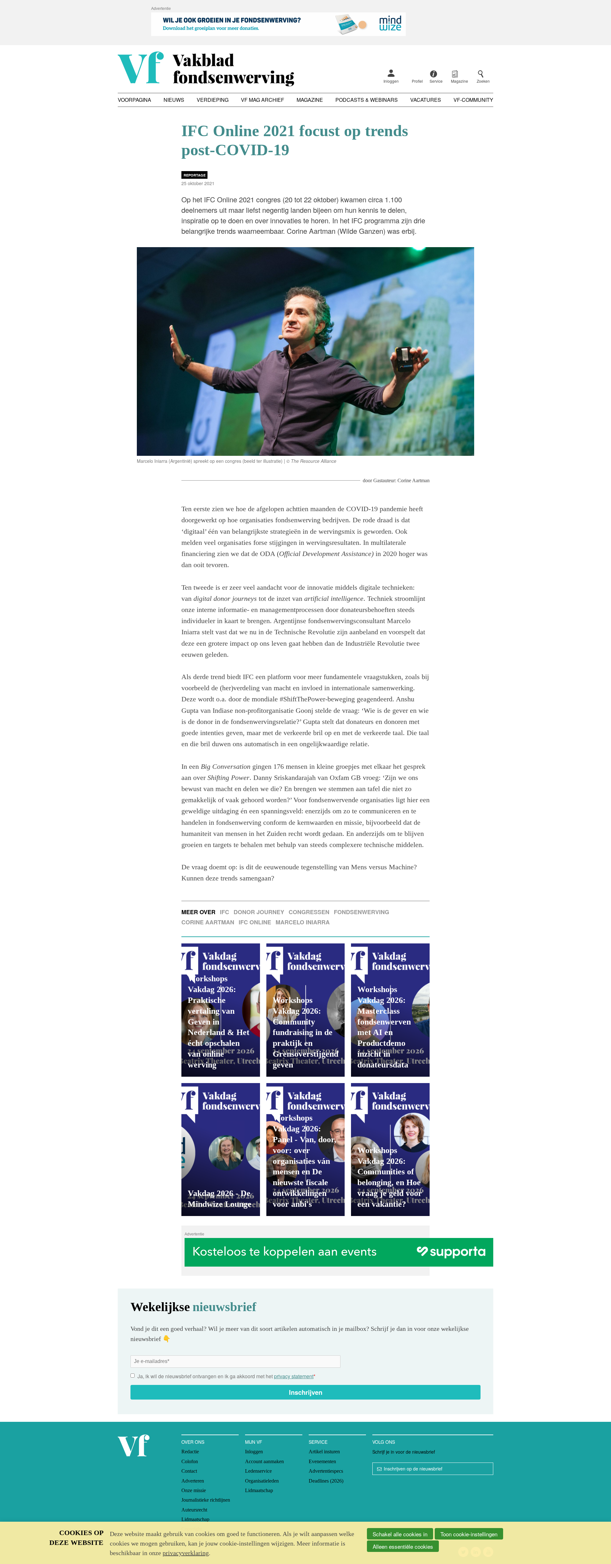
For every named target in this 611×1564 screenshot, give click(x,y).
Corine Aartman (207, 922)
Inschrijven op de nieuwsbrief (413, 1468)
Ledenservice (258, 1471)
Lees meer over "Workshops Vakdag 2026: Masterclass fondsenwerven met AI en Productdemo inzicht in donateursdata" (390, 1009)
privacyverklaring (186, 1552)
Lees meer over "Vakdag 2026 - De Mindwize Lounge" (220, 1149)
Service (318, 1442)
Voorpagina (134, 99)
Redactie (190, 1451)
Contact (189, 1471)
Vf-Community (473, 99)
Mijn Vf (253, 1442)
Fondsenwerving (361, 912)
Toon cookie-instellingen (468, 1534)
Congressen (309, 912)
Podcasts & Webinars (366, 99)
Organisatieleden (262, 1481)
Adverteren (192, 1481)
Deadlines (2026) (326, 1481)
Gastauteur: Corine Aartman (401, 480)
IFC (224, 912)
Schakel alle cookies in (400, 1534)
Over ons (192, 1442)
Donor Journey (259, 912)
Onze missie (193, 1490)
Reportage (195, 175)
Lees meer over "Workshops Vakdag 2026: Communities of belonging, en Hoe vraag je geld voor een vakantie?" (390, 1149)
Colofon (189, 1461)
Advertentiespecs (326, 1471)
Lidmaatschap (195, 1519)
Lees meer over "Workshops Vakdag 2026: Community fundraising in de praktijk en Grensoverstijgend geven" (305, 1009)
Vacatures (425, 99)
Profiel (417, 81)
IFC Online (255, 922)
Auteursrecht (194, 1509)
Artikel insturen (324, 1451)
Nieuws (174, 99)
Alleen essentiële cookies (403, 1546)
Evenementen (322, 1461)
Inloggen (391, 81)
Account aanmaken (264, 1461)
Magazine (310, 99)
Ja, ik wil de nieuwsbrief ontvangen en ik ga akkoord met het (226, 1376)
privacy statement (293, 1376)
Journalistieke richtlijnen (205, 1500)
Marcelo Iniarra (303, 922)
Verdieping (212, 99)
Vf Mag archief (262, 99)
